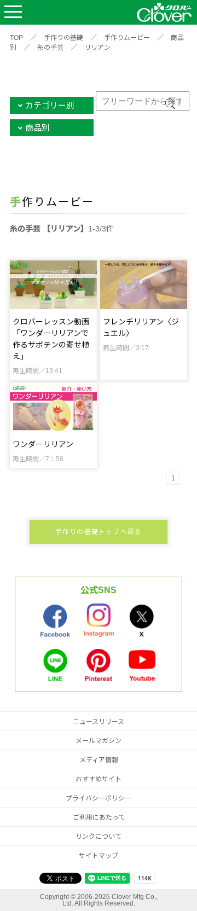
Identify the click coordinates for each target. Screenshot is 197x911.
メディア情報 (98, 760)
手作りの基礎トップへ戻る (98, 532)
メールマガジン (98, 741)
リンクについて (98, 836)
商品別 (37, 127)
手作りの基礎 (63, 38)
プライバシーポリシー (98, 798)
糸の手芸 (50, 47)
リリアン (97, 47)
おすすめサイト (98, 779)
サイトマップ (98, 856)
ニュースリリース (98, 722)
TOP (16, 38)
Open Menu (13, 12)
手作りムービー (127, 38)
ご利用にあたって (99, 817)
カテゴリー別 (49, 105)
